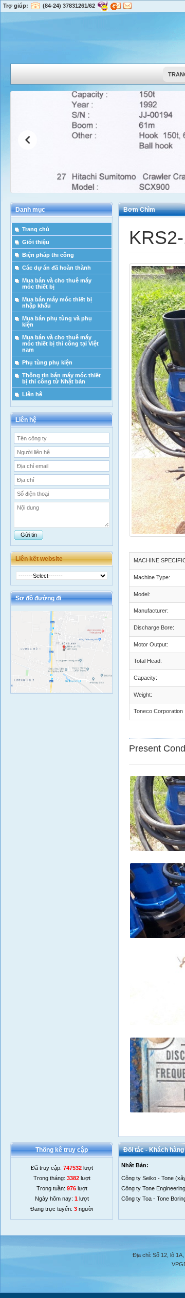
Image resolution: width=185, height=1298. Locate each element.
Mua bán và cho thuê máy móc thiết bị (56, 283)
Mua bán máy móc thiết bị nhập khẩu (57, 302)
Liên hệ (32, 394)
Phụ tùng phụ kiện (47, 362)
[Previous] (27, 140)
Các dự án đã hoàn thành (56, 268)
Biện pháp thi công (48, 255)
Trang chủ (35, 229)
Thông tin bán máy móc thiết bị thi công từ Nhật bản (61, 378)
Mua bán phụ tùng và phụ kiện (57, 321)
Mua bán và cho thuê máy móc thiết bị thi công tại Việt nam (60, 343)
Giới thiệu (35, 242)
